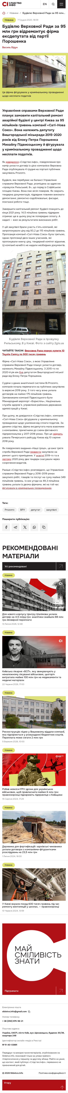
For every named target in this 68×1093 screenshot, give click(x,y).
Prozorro (9, 509)
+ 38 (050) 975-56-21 (12, 1021)
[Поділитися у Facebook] (6, 527)
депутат (35, 509)
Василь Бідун (10, 47)
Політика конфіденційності (52, 1073)
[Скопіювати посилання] (44, 527)
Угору (7, 1082)
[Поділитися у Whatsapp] (34, 527)
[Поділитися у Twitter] (25, 527)
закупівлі (51, 509)
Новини (14, 13)
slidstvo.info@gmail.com (14, 1011)
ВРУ (22, 509)
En (45, 4)
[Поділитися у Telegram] (15, 527)
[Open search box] (53, 4)
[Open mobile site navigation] (61, 4)
